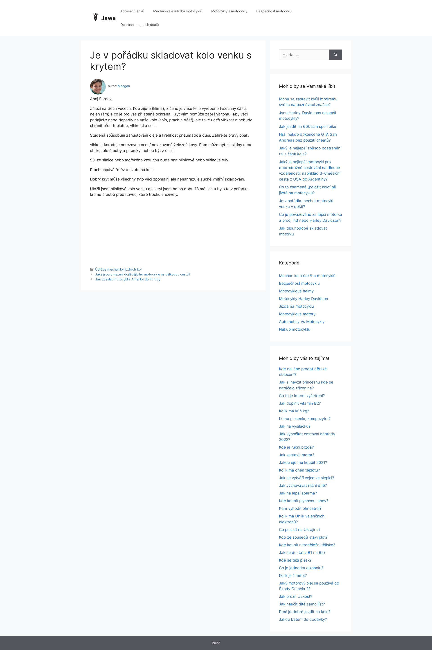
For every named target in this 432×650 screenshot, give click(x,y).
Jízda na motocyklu (296, 306)
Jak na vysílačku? (294, 426)
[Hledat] (335, 55)
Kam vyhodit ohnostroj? (300, 508)
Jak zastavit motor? (296, 455)
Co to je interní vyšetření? (302, 395)
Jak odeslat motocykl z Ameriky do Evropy (127, 279)
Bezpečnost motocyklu (274, 11)
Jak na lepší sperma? (298, 493)
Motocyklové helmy (296, 291)
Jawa (108, 18)
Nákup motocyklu (294, 329)
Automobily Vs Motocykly (301, 321)
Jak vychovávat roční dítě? (303, 485)
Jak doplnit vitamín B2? (300, 403)
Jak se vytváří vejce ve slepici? (306, 478)
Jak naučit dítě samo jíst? (302, 604)
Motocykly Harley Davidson (303, 298)
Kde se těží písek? (295, 560)
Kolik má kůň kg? (294, 411)
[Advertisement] (173, 229)
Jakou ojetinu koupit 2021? (303, 462)
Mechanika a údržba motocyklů (177, 11)
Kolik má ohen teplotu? (299, 470)
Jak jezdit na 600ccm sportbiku (307, 126)
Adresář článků (132, 11)
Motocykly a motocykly (229, 11)
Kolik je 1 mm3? (293, 575)
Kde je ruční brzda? (296, 447)
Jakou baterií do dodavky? (303, 619)
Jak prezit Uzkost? (295, 596)
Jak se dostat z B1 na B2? (302, 552)
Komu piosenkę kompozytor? (305, 418)
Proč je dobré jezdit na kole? (305, 611)
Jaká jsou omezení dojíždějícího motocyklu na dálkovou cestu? (142, 274)
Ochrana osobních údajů (139, 25)
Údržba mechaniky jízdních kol (118, 269)
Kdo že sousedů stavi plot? (303, 537)
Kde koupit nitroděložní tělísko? (307, 545)
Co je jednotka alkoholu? (301, 568)
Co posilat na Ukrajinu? (300, 529)
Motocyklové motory (297, 314)
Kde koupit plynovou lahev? (303, 501)
